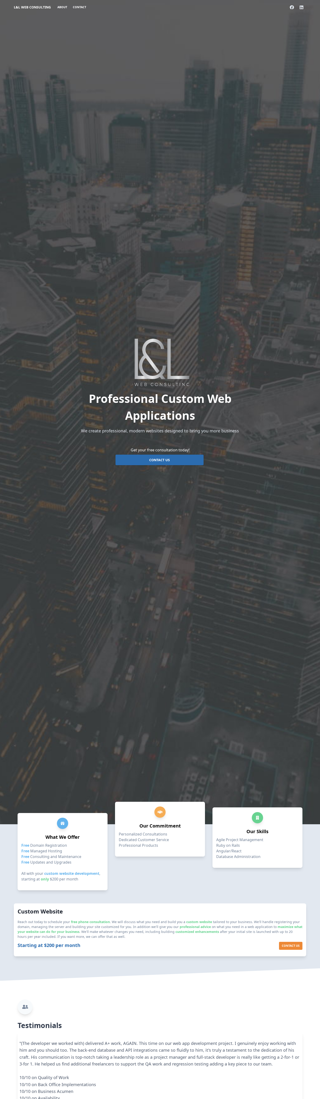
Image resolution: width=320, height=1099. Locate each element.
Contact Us (159, 460)
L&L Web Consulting (32, 7)
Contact (79, 7)
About (62, 7)
